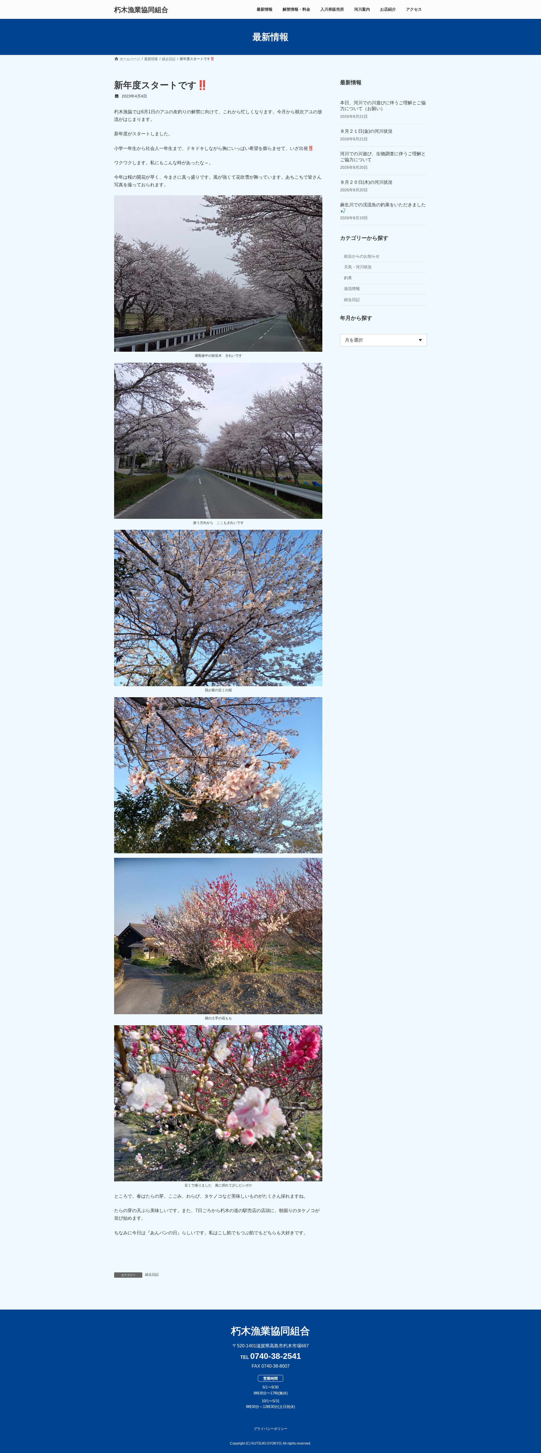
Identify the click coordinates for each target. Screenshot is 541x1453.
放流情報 (352, 289)
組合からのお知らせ (362, 256)
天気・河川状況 (358, 267)
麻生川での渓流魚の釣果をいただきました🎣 (383, 207)
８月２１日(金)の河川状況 (366, 131)
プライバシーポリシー (270, 1429)
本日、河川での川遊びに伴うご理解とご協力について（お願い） (383, 105)
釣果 (348, 278)
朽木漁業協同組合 (270, 1330)
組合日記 (152, 1275)
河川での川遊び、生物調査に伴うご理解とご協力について (383, 156)
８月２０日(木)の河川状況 (366, 182)
